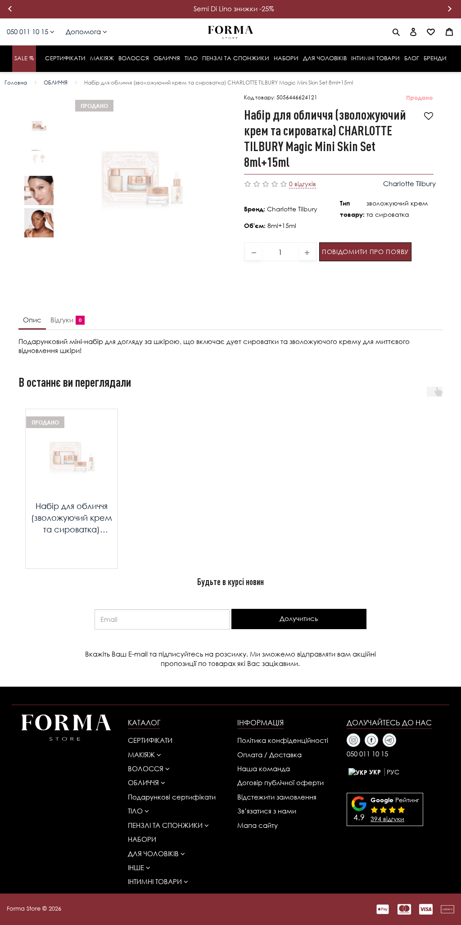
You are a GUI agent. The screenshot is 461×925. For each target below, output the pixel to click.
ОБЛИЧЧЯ (56, 82)
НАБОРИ (142, 839)
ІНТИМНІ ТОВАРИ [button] (156, 881)
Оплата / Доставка (269, 754)
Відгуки (64, 319)
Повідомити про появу (365, 251)
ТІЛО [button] (136, 810)
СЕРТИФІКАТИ (150, 740)
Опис (32, 319)
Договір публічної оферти (280, 782)
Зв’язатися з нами (266, 810)
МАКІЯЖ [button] (142, 754)
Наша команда (263, 768)
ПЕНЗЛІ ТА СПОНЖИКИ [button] (166, 825)
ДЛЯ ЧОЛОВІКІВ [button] (154, 853)
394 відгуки (387, 818)
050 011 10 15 (28, 31)
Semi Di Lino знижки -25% (234, 8)
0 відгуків (302, 183)
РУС (393, 772)
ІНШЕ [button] (137, 867)
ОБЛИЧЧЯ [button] (144, 782)
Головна (16, 82)
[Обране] (430, 32)
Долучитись (299, 618)
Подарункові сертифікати (172, 796)
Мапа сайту (257, 825)
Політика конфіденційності (282, 740)
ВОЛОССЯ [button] (146, 768)
